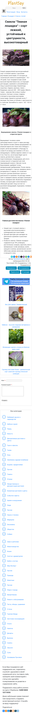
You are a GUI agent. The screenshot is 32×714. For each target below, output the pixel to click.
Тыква (9, 450)
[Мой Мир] (28, 257)
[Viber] (24, 257)
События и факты (13, 495)
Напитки (10, 628)
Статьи (9, 609)
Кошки (9, 551)
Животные (10, 580)
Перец (9, 429)
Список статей (20, 16)
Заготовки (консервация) (15, 619)
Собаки (9, 534)
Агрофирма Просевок (14, 657)
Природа (10, 575)
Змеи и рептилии (13, 542)
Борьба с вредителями (15, 465)
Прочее (9, 469)
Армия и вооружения (14, 500)
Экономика (11, 524)
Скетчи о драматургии (15, 556)
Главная (4, 16)
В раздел (11, 16)
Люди (9, 505)
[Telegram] (19, 257)
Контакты (24, 12)
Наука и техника (12, 515)
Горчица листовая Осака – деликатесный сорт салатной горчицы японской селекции (16, 372)
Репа (8, 455)
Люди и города (12, 590)
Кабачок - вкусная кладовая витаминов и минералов (16, 326)
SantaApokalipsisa (19, 259)
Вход (18, 12)
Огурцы (9, 479)
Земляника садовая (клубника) (17, 460)
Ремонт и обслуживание (15, 599)
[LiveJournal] (16, 711)
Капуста (10, 434)
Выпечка (10, 638)
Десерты (10, 633)
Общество (10, 529)
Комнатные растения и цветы (17, 491)
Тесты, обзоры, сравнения (16, 604)
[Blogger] (31, 257)
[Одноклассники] (17, 257)
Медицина (10, 520)
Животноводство (13, 546)
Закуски (10, 648)
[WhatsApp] (26, 257)
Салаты (9, 643)
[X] (21, 257)
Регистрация (11, 12)
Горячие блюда (12, 614)
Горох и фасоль (12, 445)
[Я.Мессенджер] (12, 257)
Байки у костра (12, 561)
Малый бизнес (12, 595)
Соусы (9, 623)
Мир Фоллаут (11, 566)
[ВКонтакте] (14, 257)
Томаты (9, 474)
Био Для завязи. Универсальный (16, 304)
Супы (9, 652)
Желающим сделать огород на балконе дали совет (16, 348)
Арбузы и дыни (12, 424)
